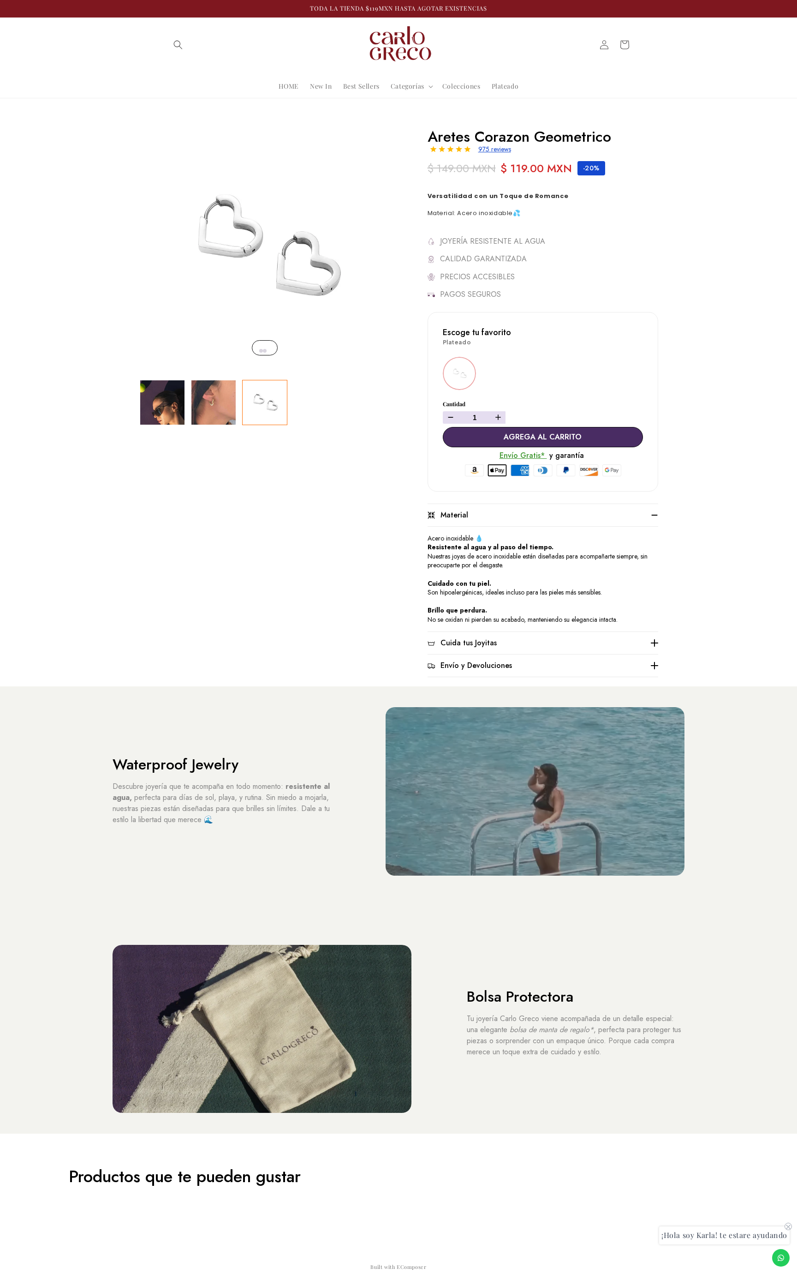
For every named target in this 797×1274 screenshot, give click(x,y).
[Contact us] (781, 1258)
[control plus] (499, 417)
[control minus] (449, 417)
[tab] (261, 351)
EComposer (411, 1266)
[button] (178, 45)
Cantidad (454, 404)
